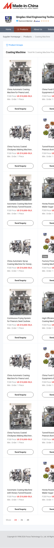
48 (28, 519)
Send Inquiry (20, 109)
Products (24, 29)
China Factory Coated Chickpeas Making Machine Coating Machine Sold (19, 149)
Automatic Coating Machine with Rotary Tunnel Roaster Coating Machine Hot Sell (19, 492)
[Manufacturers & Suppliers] (21, 5)
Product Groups (15, 45)
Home (8, 29)
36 (22, 519)
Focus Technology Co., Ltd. (36, 536)
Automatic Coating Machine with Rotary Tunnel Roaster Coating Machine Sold (19, 206)
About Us (38, 29)
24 (15, 520)
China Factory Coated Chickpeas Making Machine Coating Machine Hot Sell (19, 435)
